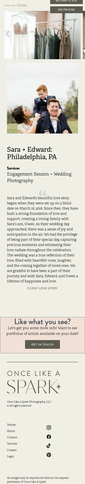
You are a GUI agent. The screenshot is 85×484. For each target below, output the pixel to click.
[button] (13, 34)
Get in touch (42, 345)
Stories (11, 425)
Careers (12, 450)
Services (12, 444)
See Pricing (66, 10)
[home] (18, 5)
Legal (10, 456)
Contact (12, 437)
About (11, 431)
